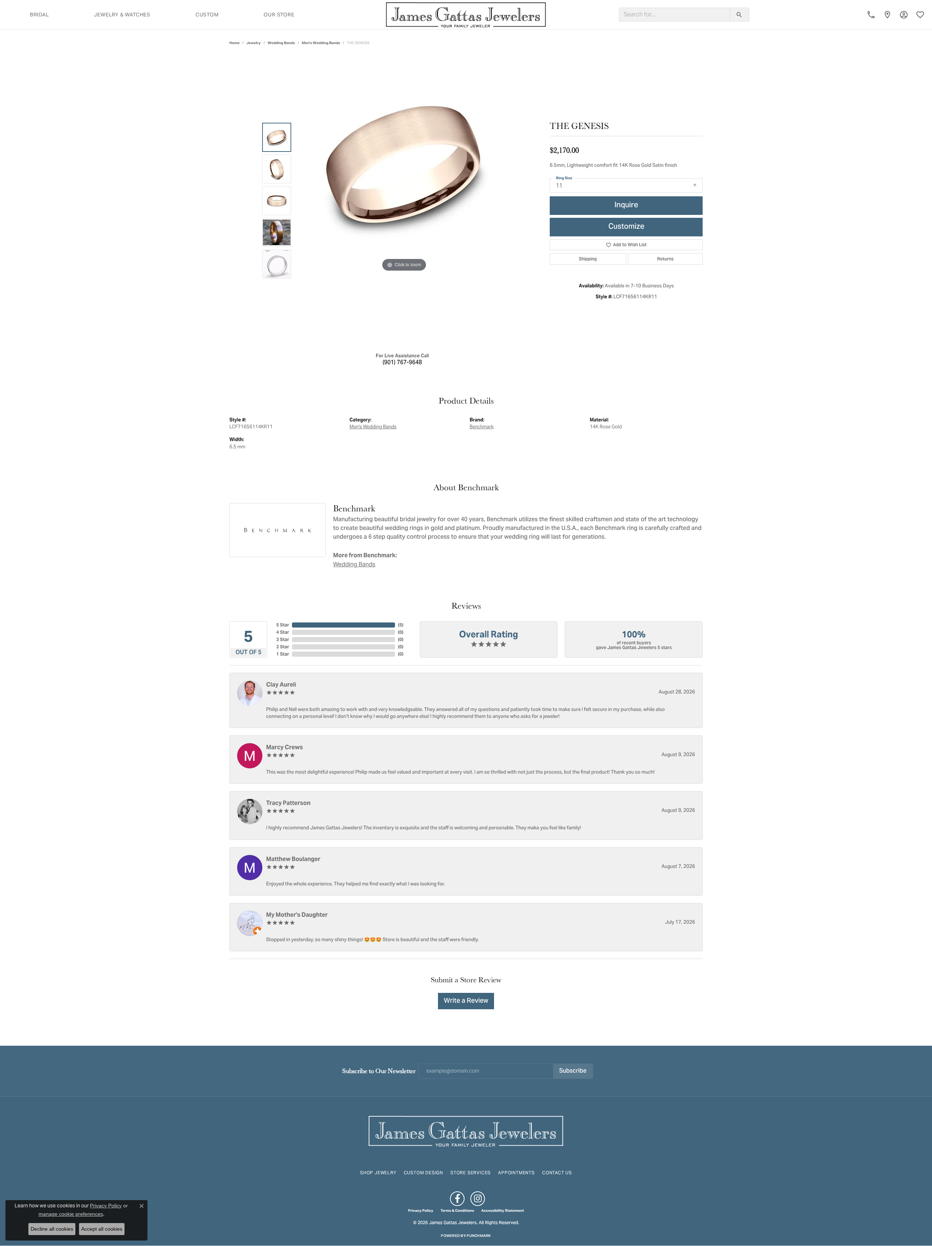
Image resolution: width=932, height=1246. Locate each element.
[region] (404, 200)
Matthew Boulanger (293, 859)
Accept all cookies (101, 1229)
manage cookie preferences (71, 1214)
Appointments (516, 1172)
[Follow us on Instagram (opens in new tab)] (477, 1198)
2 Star (282, 646)
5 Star (282, 625)
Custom (207, 14)
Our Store (279, 14)
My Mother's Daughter (297, 915)
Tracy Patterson (288, 803)
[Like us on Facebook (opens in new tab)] (457, 1198)
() (400, 625)
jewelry (253, 42)
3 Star (282, 639)
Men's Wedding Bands (321, 42)
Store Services (470, 1172)
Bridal (39, 14)
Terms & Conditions (457, 1210)
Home (234, 42)
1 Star (282, 654)
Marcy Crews (284, 747)
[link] (871, 14)
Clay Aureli (281, 684)
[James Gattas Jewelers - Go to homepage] (466, 1130)
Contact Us (557, 1172)
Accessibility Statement (502, 1210)
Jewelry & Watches (122, 14)
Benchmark (482, 427)
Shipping (588, 259)
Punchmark (479, 1235)
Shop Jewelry (378, 1172)
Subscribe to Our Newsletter (378, 1070)
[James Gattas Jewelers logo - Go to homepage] (466, 14)
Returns (665, 259)
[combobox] (674, 14)
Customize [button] (626, 227)
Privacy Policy (420, 1210)
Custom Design (423, 1172)
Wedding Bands (281, 42)
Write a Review (466, 1001)
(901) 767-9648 (402, 363)
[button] (903, 14)
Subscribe (573, 1071)
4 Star (282, 632)
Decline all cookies (52, 1229)
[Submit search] (739, 14)
